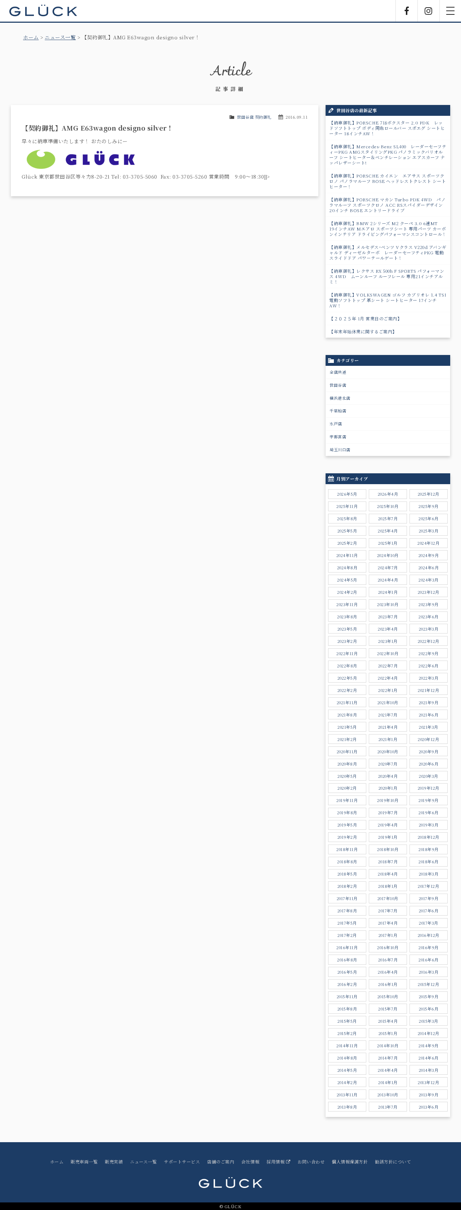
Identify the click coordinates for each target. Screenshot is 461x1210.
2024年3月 (429, 580)
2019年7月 (388, 812)
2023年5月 (347, 629)
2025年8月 (347, 518)
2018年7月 (388, 861)
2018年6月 (429, 861)
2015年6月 (429, 1009)
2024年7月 (388, 567)
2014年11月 (347, 1045)
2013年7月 (388, 1107)
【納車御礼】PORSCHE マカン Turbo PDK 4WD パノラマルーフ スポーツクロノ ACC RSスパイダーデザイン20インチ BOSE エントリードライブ (387, 204)
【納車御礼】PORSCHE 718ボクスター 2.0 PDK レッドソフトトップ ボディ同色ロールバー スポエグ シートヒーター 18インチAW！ (387, 127)
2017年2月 (347, 935)
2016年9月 (429, 947)
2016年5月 (347, 972)
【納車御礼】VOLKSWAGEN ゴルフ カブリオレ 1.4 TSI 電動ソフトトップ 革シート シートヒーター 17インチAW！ (389, 299)
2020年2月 (347, 788)
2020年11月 (347, 751)
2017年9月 (429, 898)
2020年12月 (428, 739)
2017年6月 (429, 910)
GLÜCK (43, 11)
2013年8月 (347, 1107)
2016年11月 (347, 947)
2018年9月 (429, 849)
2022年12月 (428, 641)
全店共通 (338, 372)
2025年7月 (388, 518)
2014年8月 (347, 1058)
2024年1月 (388, 592)
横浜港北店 (340, 398)
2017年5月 (347, 923)
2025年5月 (347, 531)
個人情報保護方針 (350, 1161)
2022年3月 (429, 678)
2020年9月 (429, 751)
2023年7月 (388, 616)
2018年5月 (347, 874)
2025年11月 (347, 506)
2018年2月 (347, 886)
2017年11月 (347, 898)
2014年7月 (388, 1058)
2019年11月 (347, 800)
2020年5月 (347, 776)
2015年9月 (429, 996)
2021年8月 (347, 715)
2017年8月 (347, 910)
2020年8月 (347, 764)
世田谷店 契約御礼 (254, 117)
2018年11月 (347, 849)
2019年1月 (388, 837)
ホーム (31, 37)
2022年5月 (347, 678)
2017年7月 (388, 910)
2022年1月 (388, 690)
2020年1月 (388, 788)
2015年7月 (388, 1009)
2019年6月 (429, 812)
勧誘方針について (393, 1161)
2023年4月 (388, 629)
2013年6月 (429, 1107)
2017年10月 (387, 898)
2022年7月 (388, 665)
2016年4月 (388, 972)
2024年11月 (347, 555)
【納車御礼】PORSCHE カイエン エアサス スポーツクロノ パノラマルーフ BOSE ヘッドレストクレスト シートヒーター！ (387, 180)
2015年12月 (428, 984)
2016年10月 (387, 947)
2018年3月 (429, 874)
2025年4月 (388, 531)
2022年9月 (429, 653)
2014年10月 (387, 1045)
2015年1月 (388, 1033)
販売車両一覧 (84, 1161)
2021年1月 (388, 739)
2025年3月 (429, 531)
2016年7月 (388, 960)
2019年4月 (388, 825)
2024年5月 (347, 580)
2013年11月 (347, 1094)
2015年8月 (347, 1009)
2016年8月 (347, 960)
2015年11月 (347, 996)
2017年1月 (388, 935)
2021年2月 (347, 739)
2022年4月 (388, 678)
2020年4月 (388, 776)
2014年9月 (429, 1045)
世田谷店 (338, 385)
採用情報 (276, 1161)
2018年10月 (387, 849)
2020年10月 (387, 751)
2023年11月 (347, 604)
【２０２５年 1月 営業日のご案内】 (365, 318)
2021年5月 (347, 727)
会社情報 (250, 1161)
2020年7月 (388, 764)
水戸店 (336, 423)
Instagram (428, 11)
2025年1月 (388, 543)
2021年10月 (387, 702)
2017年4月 (388, 923)
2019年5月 (347, 825)
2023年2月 (347, 641)
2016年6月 (429, 960)
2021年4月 (388, 727)
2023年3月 (429, 629)
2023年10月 (387, 604)
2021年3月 (428, 727)
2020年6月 (429, 764)
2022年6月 (429, 665)
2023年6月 (429, 616)
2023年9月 (429, 604)
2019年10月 (387, 800)
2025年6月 (429, 518)
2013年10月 (387, 1094)
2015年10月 (387, 996)
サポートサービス (182, 1161)
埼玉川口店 (340, 449)
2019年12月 (428, 788)
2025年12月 (428, 494)
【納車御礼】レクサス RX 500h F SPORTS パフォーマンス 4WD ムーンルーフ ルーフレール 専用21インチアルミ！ (386, 276)
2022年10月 (387, 653)
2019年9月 (429, 800)
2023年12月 (428, 592)
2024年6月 (429, 567)
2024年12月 (428, 543)
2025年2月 (347, 543)
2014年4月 (388, 1070)
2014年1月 (388, 1082)
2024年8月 (347, 567)
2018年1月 (388, 886)
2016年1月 (388, 984)
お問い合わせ (311, 1161)
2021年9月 (429, 702)
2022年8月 (347, 665)
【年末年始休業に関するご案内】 (363, 331)
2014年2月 (347, 1082)
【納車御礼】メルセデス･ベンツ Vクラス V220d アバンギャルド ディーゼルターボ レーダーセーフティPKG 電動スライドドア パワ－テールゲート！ (388, 252)
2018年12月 (428, 837)
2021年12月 (428, 690)
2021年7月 (388, 715)
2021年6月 (429, 715)
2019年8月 (347, 812)
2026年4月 (388, 494)
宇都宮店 (338, 436)
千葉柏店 (338, 410)
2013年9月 (429, 1094)
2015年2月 (347, 1033)
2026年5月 (347, 494)
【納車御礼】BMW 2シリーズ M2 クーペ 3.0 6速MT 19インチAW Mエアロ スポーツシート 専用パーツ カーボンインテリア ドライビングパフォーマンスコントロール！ (388, 228)
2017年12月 (428, 886)
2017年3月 (428, 923)
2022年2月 (347, 690)
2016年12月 (428, 935)
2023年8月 (347, 616)
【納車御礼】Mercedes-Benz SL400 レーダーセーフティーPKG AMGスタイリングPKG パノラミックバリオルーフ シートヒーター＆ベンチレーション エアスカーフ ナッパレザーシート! (387, 154)
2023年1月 (388, 641)
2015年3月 (428, 1021)
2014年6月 (429, 1058)
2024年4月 (388, 580)
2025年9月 (429, 506)
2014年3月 (429, 1070)
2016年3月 (429, 972)
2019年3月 (429, 825)
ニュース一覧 (60, 37)
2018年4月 (388, 874)
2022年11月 (347, 653)
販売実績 (114, 1161)
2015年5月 (347, 1021)
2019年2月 (347, 837)
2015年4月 (388, 1021)
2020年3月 (428, 776)
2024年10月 (388, 555)
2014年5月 (347, 1070)
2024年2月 (347, 592)
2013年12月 (428, 1082)
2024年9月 (429, 555)
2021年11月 (347, 702)
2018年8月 (347, 861)
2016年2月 (347, 984)
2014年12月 (428, 1033)
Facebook (406, 11)
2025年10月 (387, 506)
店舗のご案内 (220, 1161)
